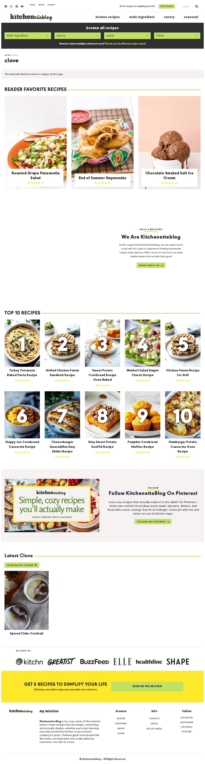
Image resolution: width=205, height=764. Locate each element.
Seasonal (191, 17)
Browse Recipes (108, 17)
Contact (51, 5)
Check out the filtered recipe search (125, 44)
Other (121, 734)
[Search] (196, 6)
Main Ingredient (142, 17)
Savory (169, 17)
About (41, 5)
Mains (121, 729)
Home (32, 5)
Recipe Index (154, 729)
